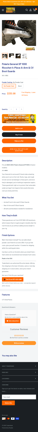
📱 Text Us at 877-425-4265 (13, 279)
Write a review (19, 343)
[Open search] (27, 10)
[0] (34, 10)
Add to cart (19, 128)
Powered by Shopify (7, 428)
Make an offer (19, 141)
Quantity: (5, 109)
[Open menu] (3, 10)
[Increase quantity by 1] (21, 109)
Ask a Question (13, 321)
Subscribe (8, 403)
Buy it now (19, 135)
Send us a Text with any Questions (19, 150)
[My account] (30, 10)
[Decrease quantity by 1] (11, 109)
